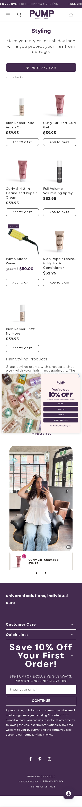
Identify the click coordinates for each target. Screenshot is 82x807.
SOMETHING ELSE (60, 420)
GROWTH (60, 409)
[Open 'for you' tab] (68, 794)
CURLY (60, 404)
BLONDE (60, 415)
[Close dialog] (78, 375)
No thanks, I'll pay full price (60, 426)
